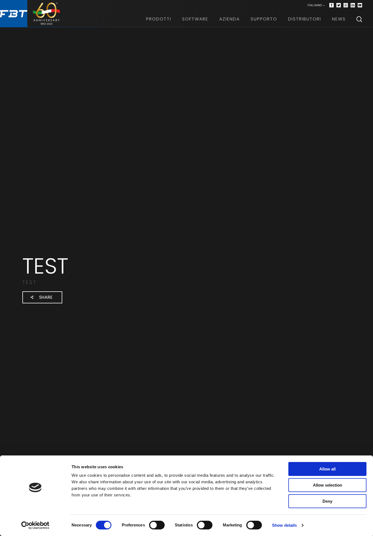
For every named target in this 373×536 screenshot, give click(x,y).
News (339, 19)
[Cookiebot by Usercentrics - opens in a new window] (35, 525)
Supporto (264, 19)
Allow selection (327, 485)
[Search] (359, 19)
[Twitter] (338, 5)
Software (195, 19)
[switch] (157, 525)
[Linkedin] (353, 5)
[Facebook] (331, 5)
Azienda (229, 19)
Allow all (327, 469)
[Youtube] (360, 5)
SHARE (45, 297)
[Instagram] (346, 5)
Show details (284, 525)
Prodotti (158, 19)
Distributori (304, 19)
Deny (327, 501)
